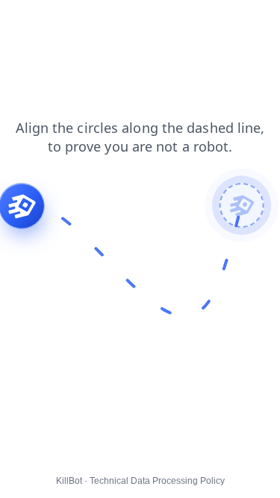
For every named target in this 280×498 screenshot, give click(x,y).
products (104, 22)
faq (59, 22)
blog (103, 37)
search (159, 22)
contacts (213, 22)
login (21, 37)
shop (22, 22)
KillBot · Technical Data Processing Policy (140, 481)
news (63, 37)
